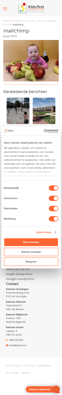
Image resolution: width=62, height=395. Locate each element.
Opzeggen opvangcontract (20, 278)
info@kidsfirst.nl (17, 345)
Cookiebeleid (44, 365)
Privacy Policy (13, 365)
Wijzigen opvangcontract (19, 274)
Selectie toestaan (31, 251)
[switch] (53, 198)
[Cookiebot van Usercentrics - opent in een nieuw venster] (44, 131)
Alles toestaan (31, 242)
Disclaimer (28, 365)
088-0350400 (16, 339)
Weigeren (31, 261)
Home (6, 20)
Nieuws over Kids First (18, 269)
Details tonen (43, 232)
